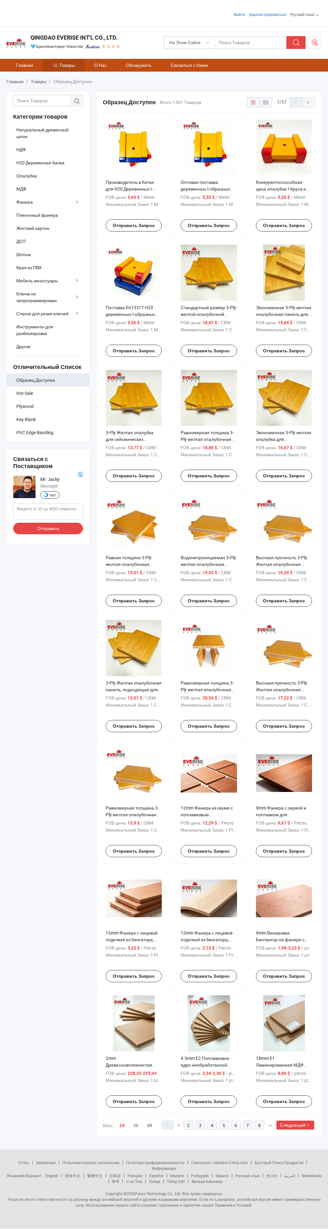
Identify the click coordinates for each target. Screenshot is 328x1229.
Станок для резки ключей (42, 313)
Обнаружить (139, 65)
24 (122, 1125)
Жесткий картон (32, 228)
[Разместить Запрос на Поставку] (315, 42)
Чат (52, 494)
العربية (289, 1175)
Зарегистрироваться (267, 14)
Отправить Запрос (134, 225)
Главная (24, 65)
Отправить (48, 528)
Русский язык (247, 1175)
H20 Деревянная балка (40, 163)
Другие (23, 346)
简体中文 (72, 1175)
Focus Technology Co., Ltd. (158, 1193)
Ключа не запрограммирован (36, 297)
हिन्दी (115, 1181)
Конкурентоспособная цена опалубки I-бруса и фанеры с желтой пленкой (283, 189)
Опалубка (26, 176)
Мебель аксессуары (37, 281)
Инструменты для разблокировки (34, 330)
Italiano (222, 1175)
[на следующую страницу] (308, 102)
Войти (239, 14)
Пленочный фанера (37, 215)
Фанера (24, 202)
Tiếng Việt (176, 1181)
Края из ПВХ (29, 267)
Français (135, 1175)
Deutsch (177, 1175)
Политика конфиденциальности (155, 1162)
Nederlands (312, 1175)
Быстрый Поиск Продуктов (279, 1162)
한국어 (272, 1175)
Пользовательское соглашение (90, 1162)
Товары (67, 65)
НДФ (21, 149)
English (51, 1175)
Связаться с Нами (189, 65)
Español (156, 1175)
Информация (164, 1168)
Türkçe (154, 1181)
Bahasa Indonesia (207, 1181)
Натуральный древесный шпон (42, 133)
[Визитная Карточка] (80, 473)
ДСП (21, 241)
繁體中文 (94, 1175)
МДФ (21, 189)
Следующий (293, 1125)
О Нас (100, 65)
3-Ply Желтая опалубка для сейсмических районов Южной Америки (132, 439)
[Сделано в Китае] (47, 12)
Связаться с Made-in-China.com (219, 1162)
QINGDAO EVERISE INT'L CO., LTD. (74, 37)
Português (200, 1175)
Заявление (46, 1162)
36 (135, 1125)
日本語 (115, 1175)
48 (149, 1125)
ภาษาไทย (134, 1181)
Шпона (23, 254)
